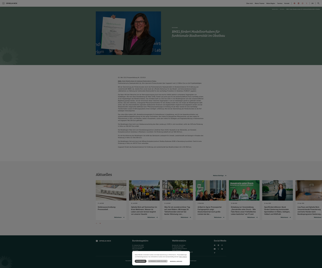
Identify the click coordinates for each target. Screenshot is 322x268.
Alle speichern (140, 261)
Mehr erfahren (183, 256)
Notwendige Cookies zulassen (157, 261)
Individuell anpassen (176, 261)
